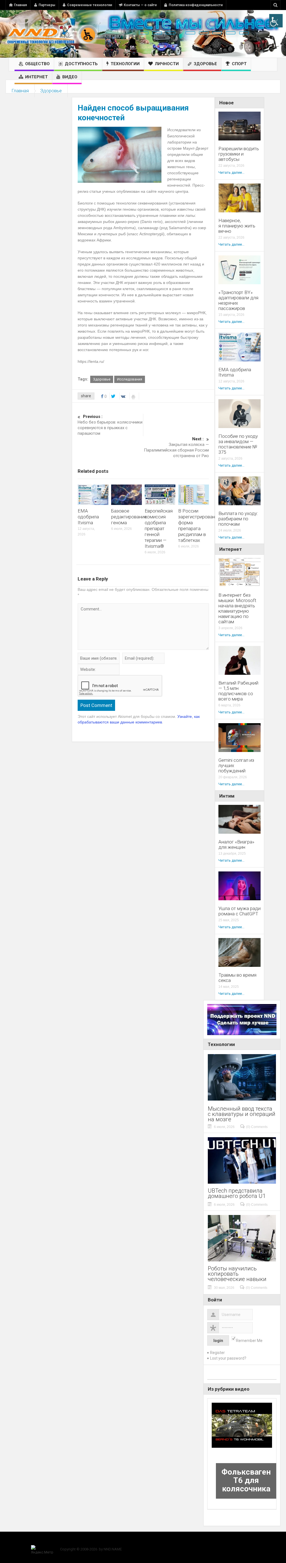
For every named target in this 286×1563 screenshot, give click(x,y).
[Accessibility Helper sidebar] (276, 20)
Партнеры (47, 5)
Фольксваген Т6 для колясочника (246, 1480)
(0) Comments (257, 1127)
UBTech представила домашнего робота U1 (237, 1193)
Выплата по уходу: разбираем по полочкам (238, 519)
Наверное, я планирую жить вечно (236, 226)
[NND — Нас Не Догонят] (52, 34)
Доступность (81, 63)
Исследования (129, 379)
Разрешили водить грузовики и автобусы (238, 154)
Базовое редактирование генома (129, 516)
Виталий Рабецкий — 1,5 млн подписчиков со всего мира (238, 691)
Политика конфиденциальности (196, 5)
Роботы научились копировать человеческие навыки (237, 1274)
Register (217, 1352)
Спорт (239, 63)
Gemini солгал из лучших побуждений (236, 766)
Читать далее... (231, 172)
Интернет (36, 76)
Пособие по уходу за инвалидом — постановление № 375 (238, 444)
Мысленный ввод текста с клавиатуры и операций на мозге (241, 1114)
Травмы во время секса (237, 977)
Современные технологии (89, 5)
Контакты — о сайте (140, 5)
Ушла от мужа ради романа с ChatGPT (239, 911)
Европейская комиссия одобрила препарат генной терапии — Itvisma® (159, 528)
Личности (167, 63)
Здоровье (205, 63)
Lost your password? (228, 1358)
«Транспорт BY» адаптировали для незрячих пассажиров (238, 300)
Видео (69, 76)
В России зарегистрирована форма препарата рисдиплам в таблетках (198, 525)
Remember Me (249, 1340)
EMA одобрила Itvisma (88, 516)
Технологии (125, 63)
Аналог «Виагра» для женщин (236, 844)
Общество (37, 63)
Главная (20, 5)
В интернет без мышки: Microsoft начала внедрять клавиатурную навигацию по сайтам (237, 608)
